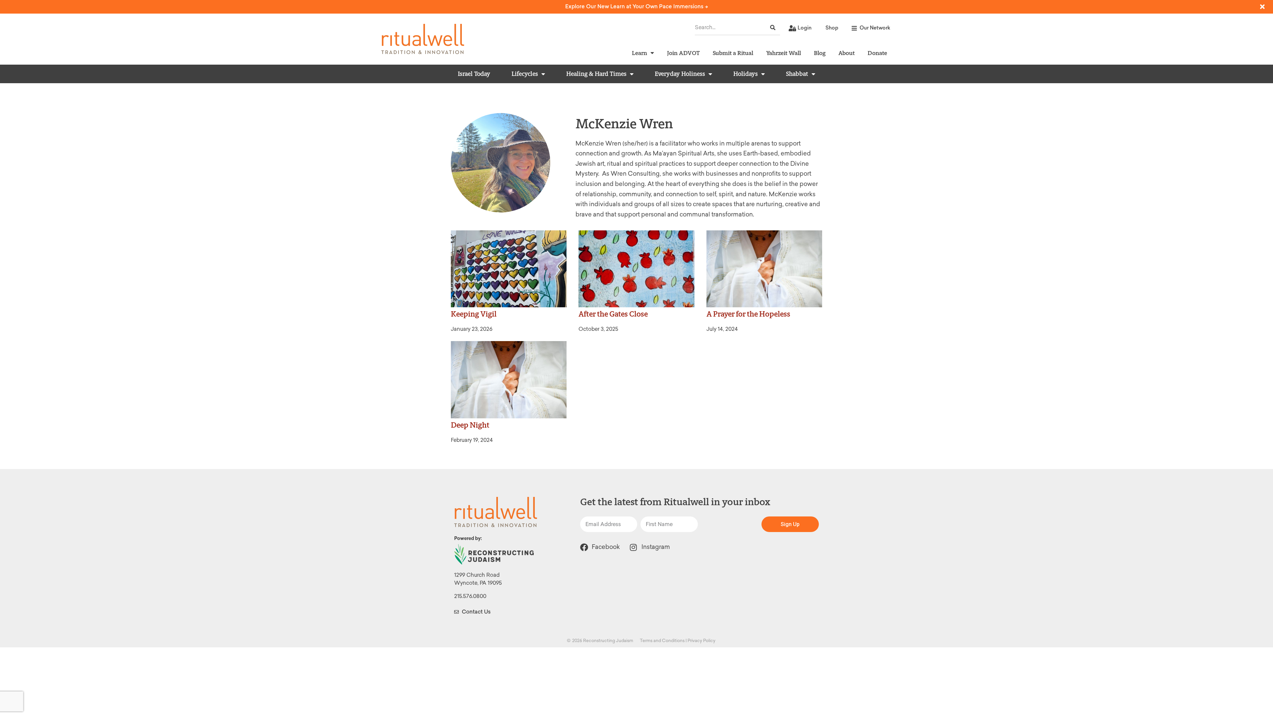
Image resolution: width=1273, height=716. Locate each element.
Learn (639, 52)
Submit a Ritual (733, 52)
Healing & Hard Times (596, 74)
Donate (877, 52)
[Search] (772, 27)
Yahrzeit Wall (783, 52)
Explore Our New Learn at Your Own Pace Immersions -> (636, 6)
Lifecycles (525, 74)
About (846, 52)
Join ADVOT (683, 52)
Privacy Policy (701, 640)
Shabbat (797, 74)
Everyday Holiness (680, 74)
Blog (819, 52)
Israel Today (474, 74)
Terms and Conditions (662, 640)
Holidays (745, 74)
